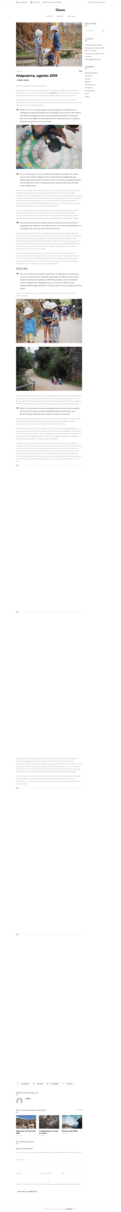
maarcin (69, 1209)
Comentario (20, 1159)
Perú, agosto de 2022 (93, 59)
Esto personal (90, 85)
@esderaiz (53, 93)
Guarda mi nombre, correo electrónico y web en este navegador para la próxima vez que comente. (48, 1184)
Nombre (19, 1173)
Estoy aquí (71, 16)
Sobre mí (60, 16)
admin (28, 1098)
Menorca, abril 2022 (69, 1131)
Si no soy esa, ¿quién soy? (94, 53)
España (20, 80)
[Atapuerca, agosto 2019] (49, 44)
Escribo (87, 79)
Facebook (25, 1084)
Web (63, 1173)
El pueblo (88, 76)
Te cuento (49, 16)
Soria (87, 94)
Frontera (88, 56)
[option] (26, 1126)
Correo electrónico (45, 1173)
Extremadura (90, 91)
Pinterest (55, 1084)
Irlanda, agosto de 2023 (93, 45)
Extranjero (89, 88)
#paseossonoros (91, 73)
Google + (70, 1084)
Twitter (40, 1084)
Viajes (26, 80)
